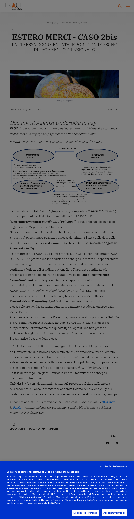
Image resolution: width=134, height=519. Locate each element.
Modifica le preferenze (85, 512)
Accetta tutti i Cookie (114, 512)
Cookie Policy (53, 503)
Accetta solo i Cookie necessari (113, 466)
